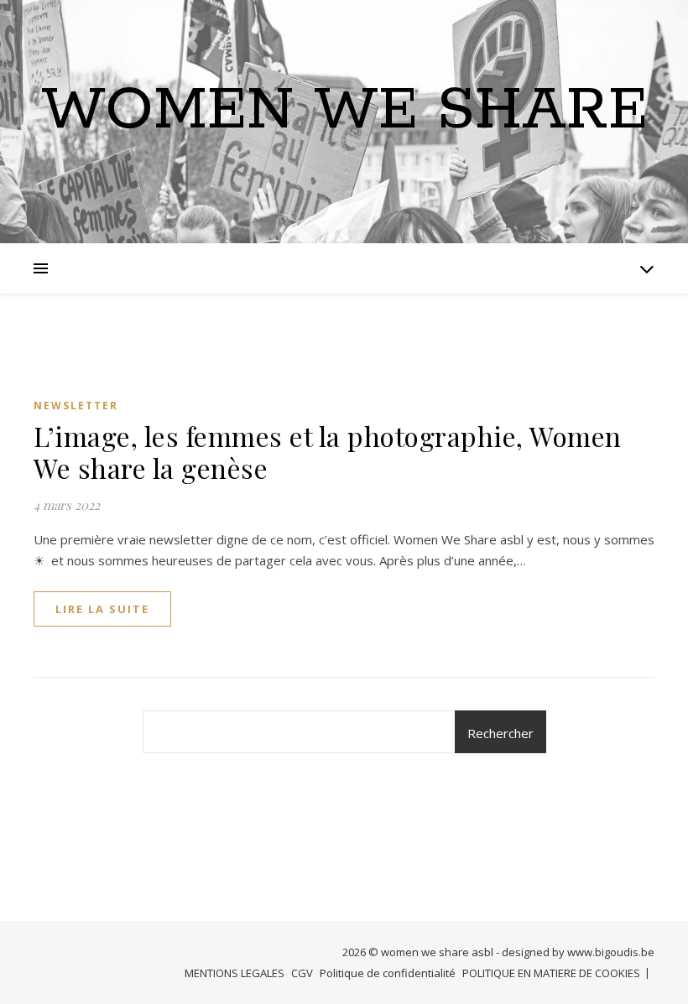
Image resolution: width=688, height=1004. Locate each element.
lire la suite (102, 608)
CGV (302, 973)
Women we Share (344, 111)
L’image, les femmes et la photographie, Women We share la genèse (328, 452)
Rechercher (500, 733)
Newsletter (76, 405)
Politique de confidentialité (388, 973)
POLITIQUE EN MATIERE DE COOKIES (551, 973)
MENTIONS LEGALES (234, 973)
